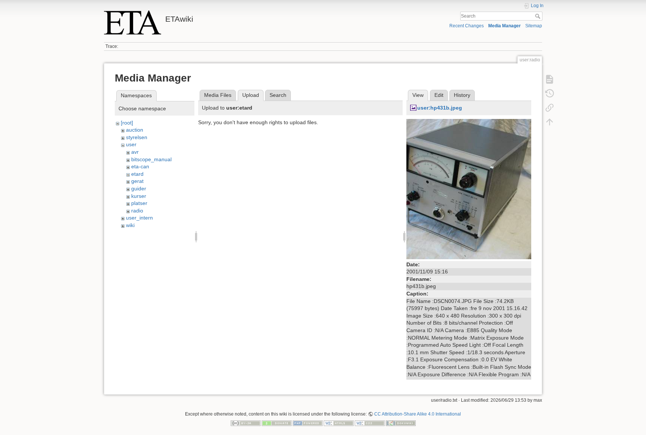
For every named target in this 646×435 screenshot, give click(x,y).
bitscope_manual (151, 159)
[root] (127, 123)
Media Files (217, 95)
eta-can (140, 166)
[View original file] (468, 189)
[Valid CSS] (370, 422)
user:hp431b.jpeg (439, 108)
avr (135, 152)
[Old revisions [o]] (549, 93)
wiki (130, 225)
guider (138, 189)
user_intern (139, 218)
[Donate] (277, 422)
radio (137, 211)
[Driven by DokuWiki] (401, 422)
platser (139, 203)
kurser (138, 196)
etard (137, 174)
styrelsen (136, 137)
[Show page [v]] (549, 79)
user (131, 144)
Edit (438, 95)
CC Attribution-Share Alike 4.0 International (417, 414)
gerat (137, 181)
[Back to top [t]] (549, 122)
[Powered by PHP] (308, 422)
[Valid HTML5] (339, 422)
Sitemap (533, 25)
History (462, 95)
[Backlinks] (549, 108)
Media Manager (504, 25)
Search (538, 16)
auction (134, 130)
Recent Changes (466, 25)
